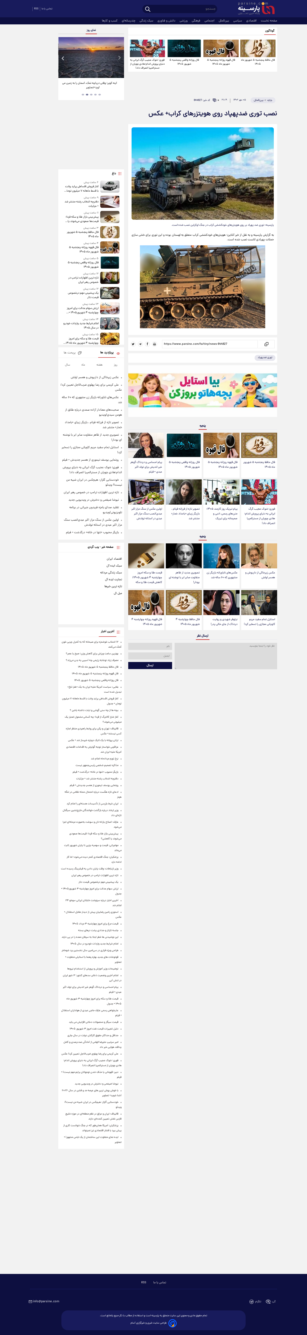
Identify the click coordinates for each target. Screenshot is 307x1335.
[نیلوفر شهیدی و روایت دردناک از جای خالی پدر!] (221, 602)
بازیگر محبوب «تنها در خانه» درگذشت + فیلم (92, 532)
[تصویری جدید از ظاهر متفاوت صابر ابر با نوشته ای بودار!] (184, 556)
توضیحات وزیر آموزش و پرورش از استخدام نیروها (92, 969)
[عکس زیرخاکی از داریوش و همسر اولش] (259, 556)
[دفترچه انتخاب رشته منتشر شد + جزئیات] (109, 202)
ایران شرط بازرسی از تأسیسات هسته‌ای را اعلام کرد (92, 804)
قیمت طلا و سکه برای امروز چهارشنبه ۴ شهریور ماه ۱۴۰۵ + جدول (81, 341)
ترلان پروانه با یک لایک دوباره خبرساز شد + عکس (93, 740)
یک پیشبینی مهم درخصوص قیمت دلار (83, 295)
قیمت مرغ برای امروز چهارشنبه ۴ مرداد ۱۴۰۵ (95, 924)
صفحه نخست (269, 21)
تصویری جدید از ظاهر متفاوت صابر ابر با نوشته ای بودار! (184, 578)
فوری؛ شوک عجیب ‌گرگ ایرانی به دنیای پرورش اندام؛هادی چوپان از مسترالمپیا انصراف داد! (147, 64)
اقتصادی (252, 21)
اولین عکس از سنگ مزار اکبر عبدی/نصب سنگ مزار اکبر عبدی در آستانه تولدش (146, 514)
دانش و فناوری (166, 21)
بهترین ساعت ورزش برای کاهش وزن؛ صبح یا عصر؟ (92, 654)
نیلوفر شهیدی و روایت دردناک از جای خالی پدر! (224, 622)
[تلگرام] (140, 344)
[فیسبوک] (147, 344)
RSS (36, 9)
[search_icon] (148, 9)
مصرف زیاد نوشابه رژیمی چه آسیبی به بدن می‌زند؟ (92, 660)
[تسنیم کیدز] (202, 392)
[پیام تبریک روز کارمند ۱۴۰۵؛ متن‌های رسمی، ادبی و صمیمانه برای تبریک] (221, 492)
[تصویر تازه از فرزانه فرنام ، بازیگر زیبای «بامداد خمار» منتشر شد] (184, 492)
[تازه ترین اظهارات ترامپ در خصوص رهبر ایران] (109, 278)
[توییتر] (133, 344)
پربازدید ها (107, 352)
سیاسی (238, 21)
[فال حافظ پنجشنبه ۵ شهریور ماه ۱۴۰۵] (257, 48)
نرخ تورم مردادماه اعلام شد (104, 759)
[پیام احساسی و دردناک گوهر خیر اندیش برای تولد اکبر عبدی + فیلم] (146, 445)
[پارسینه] (254, 9)
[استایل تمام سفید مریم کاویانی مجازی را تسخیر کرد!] (259, 602)
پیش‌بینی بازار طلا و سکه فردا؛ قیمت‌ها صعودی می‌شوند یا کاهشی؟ (82, 219)
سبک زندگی (147, 21)
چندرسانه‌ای (129, 21)
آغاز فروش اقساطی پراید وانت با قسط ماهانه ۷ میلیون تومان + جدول (81, 188)
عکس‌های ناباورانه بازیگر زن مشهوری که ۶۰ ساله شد (222, 575)
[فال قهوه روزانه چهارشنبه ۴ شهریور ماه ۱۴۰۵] (146, 602)
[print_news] (154, 344)
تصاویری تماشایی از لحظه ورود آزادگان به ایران (91, 83)
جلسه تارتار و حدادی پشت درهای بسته (98, 931)
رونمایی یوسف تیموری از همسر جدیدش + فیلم (90, 460)
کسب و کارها (110, 21)
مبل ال (118, 593)
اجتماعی (209, 21)
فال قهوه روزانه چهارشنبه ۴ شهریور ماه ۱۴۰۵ (146, 622)
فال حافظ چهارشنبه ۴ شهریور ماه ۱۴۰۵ (188, 622)
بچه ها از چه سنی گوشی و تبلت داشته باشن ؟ (94, 710)
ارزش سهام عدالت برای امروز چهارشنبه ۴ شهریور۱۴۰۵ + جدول (82, 310)
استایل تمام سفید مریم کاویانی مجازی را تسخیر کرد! (259, 622)
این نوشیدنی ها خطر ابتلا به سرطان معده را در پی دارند (90, 937)
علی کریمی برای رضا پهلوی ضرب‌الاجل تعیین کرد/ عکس (89, 1054)
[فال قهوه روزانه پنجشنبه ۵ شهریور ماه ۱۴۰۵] (220, 48)
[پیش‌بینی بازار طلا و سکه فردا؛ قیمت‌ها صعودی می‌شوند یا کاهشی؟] (109, 217)
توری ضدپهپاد (265, 358)
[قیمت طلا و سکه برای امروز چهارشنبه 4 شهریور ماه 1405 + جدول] (109, 339)
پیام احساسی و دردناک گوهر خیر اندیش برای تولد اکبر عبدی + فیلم (146, 467)
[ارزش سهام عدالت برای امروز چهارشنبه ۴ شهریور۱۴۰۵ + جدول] (109, 308)
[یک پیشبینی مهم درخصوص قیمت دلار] (109, 293)
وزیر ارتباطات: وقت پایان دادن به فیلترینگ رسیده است (89, 869)
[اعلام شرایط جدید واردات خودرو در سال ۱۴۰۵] (109, 323)
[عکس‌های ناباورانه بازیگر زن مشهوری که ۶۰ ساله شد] (221, 556)
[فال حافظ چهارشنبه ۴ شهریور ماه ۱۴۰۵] (184, 602)
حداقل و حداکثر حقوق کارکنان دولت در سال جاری (92, 1036)
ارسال (150, 665)
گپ (274, 1302)
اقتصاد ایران (114, 559)
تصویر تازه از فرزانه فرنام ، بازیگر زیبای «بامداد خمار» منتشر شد (185, 514)
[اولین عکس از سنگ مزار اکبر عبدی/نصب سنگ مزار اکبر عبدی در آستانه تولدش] (146, 492)
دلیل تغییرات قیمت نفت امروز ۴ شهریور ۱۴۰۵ (94, 1029)
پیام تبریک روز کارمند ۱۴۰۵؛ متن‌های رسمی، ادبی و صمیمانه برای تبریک (221, 514)
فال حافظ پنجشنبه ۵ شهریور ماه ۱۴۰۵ (258, 62)
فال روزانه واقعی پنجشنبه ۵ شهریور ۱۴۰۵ (184, 62)
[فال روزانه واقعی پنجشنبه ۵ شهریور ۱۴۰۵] (184, 48)
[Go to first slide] (119, 58)
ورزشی (184, 21)
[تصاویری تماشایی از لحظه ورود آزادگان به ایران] (91, 57)
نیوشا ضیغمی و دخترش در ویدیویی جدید (94, 500)
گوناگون (270, 31)
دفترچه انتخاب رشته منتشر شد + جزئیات (81, 204)
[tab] (99, 94)
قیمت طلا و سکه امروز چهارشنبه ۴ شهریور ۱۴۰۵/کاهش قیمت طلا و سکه (147, 578)
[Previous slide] (63, 58)
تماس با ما (47, 9)
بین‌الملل (224, 21)
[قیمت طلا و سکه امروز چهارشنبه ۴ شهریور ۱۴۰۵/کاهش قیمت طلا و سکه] (146, 556)
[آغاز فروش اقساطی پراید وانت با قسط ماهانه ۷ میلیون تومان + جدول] (109, 187)
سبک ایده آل (114, 566)
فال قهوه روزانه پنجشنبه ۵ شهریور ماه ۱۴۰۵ (221, 62)
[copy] (266, 344)
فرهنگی (196, 21)
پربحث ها (70, 353)
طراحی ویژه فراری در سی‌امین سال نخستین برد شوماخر (90, 951)
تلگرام (258, 1302)
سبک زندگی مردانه (111, 572)
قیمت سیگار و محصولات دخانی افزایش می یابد (93, 1022)
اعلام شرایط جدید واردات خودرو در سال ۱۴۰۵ (80, 325)
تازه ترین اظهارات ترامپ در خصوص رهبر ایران (83, 280)
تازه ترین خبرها (113, 586)
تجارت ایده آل (113, 579)
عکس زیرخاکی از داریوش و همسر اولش (260, 575)
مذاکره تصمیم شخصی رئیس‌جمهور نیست (97, 765)
